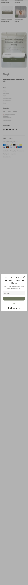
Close (14, 303)
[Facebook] (11, 308)
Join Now (14, 299)
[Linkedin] (19, 308)
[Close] (24, 276)
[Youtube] (14, 308)
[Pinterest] (17, 308)
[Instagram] (8, 308)
